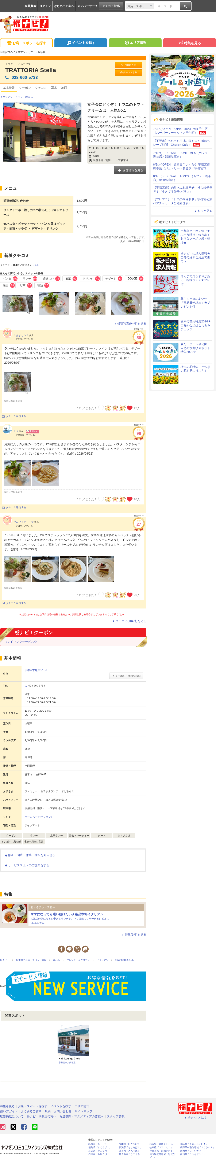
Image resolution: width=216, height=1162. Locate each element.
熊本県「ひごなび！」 (130, 1144)
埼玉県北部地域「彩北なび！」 (162, 1155)
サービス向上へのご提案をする (28, 865)
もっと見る (204, 210)
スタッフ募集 (116, 1116)
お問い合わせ (63, 1111)
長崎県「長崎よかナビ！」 (194, 1144)
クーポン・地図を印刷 (127, 675)
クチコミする (130, 72)
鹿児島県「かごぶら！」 (131, 1154)
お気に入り (130, 65)
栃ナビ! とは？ (197, 1117)
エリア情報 (138, 42)
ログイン (45, 6)
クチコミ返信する (16, 416)
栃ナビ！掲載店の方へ (41, 1116)
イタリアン (6, 97)
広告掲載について (12, 1116)
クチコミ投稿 (111, 6)
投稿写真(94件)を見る (131, 323)
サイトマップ (83, 1111)
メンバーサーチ (87, 6)
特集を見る (192, 43)
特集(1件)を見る (135, 934)
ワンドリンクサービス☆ (20, 641)
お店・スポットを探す (29, 43)
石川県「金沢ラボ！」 (100, 1154)
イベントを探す (84, 42)
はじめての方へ (64, 6)
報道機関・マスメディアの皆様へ (81, 1116)
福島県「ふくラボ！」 (100, 1147)
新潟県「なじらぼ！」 (130, 1147)
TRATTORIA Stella (30, 70)
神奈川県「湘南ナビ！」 (162, 1151)
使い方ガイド (9, 1111)
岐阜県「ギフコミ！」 (161, 1147)
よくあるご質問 (31, 1111)
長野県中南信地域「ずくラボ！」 (197, 1147)
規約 (48, 1111)
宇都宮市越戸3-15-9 (36, 670)
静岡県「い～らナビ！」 (193, 1151)
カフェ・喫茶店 (24, 97)
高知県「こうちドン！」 (193, 1154)
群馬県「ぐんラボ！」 (100, 1151)
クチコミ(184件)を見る (131, 621)
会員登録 (30, 6)
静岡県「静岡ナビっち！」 (163, 1144)
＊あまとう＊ (21, 335)
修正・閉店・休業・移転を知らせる (31, 855)
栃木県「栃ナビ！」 (98, 1144)
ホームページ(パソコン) (38, 816)
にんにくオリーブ (24, 522)
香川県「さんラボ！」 (130, 1151)
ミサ (16, 431)
